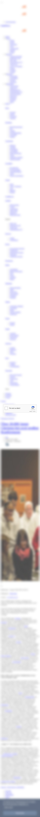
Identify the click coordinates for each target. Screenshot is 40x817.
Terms (34, 411)
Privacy (30, 411)
